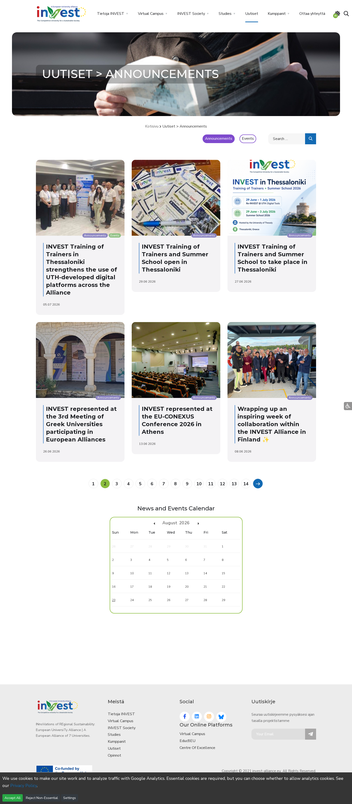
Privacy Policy (23, 785)
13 (234, 484)
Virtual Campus (151, 13)
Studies (225, 13)
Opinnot (114, 755)
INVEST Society (191, 13)
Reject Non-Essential (42, 798)
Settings (69, 798)
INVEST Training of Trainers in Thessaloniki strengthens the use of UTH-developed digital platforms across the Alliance (81, 269)
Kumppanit (277, 13)
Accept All (13, 798)
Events (248, 138)
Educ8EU (187, 740)
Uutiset (251, 13)
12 (222, 484)
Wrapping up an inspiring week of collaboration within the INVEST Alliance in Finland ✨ (272, 424)
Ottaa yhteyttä (312, 13)
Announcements (218, 138)
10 (199, 484)
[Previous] (257, 483)
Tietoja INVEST (110, 13)
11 (210, 484)
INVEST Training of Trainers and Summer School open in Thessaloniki (175, 258)
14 (246, 484)
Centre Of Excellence (197, 747)
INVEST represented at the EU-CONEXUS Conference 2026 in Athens (177, 420)
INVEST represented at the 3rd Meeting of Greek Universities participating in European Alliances (81, 424)
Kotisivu (152, 126)
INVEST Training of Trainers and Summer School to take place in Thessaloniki (272, 258)
